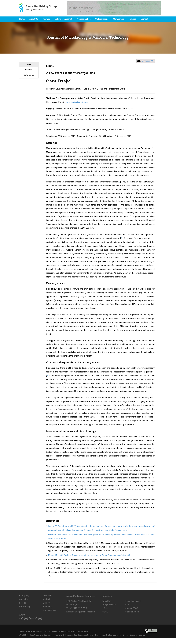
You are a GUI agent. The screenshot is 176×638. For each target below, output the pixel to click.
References (29, 75)
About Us (33, 19)
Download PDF (148, 61)
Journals (46, 19)
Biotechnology (49, 610)
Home (22, 19)
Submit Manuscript (63, 19)
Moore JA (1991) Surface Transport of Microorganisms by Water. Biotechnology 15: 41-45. (89, 555)
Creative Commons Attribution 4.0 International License (65, 631)
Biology (46, 603)
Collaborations (101, 19)
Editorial (28, 70)
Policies (132, 19)
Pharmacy (47, 606)
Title (29, 64)
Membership (118, 19)
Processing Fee (84, 19)
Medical (46, 599)
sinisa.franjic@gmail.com (76, 102)
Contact (144, 19)
